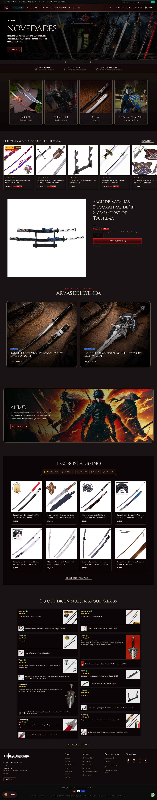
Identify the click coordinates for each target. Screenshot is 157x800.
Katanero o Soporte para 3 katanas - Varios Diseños (83, 181)
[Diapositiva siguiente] (86, 62)
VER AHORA (71, 50)
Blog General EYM (88, 758)
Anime (67, 768)
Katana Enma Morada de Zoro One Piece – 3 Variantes (17, 181)
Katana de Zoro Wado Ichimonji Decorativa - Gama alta (113, 181)
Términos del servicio (73, 796)
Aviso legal (122, 796)
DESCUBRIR (146, 141)
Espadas (67, 758)
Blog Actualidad (87, 761)
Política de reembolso (38, 796)
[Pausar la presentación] (91, 62)
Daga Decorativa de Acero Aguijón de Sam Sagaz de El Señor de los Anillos (60, 516)
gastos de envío (113, 232)
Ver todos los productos (77, 578)
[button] (110, 8)
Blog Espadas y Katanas (90, 772)
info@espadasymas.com (11, 765)
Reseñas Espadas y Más (111, 766)
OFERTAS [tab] (69, 472)
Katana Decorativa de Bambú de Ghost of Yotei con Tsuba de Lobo (94, 516)
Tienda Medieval (70, 765)
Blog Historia (86, 775)
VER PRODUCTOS (18, 426)
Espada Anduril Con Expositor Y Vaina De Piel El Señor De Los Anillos (50, 181)
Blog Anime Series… (88, 765)
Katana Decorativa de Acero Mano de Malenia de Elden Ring (130, 563)
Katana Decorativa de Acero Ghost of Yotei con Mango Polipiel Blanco (26, 563)
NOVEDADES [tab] (52, 472)
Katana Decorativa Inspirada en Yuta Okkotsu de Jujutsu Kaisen (26, 516)
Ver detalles (135, 246)
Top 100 (67, 777)
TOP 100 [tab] (83, 472)
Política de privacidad (56, 796)
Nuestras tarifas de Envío (111, 771)
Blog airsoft (86, 768)
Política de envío (89, 796)
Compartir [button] (98, 246)
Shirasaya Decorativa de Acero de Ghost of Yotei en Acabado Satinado (95, 563)
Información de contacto (107, 796)
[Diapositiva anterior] (65, 62)
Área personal (109, 758)
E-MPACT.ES (91, 788)
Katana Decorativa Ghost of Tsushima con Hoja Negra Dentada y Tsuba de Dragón (130, 516)
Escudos (67, 761)
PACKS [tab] (96, 472)
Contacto (108, 761)
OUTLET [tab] (109, 472)
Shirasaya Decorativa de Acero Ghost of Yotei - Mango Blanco (60, 563)
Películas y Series (68, 773)
